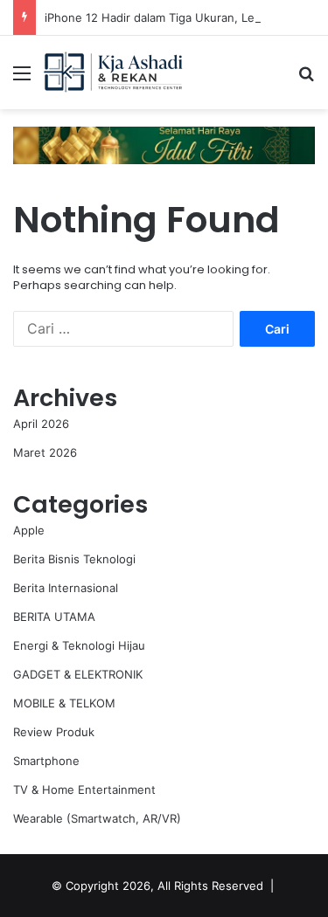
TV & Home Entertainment (84, 789)
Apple (29, 530)
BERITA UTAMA (54, 617)
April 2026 (41, 424)
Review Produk (53, 732)
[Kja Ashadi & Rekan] (114, 72)
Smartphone (46, 761)
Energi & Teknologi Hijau (79, 645)
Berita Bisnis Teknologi (74, 559)
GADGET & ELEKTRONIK (78, 674)
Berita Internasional (65, 588)
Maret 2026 (45, 452)
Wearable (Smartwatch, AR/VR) (97, 818)
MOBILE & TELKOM (64, 703)
